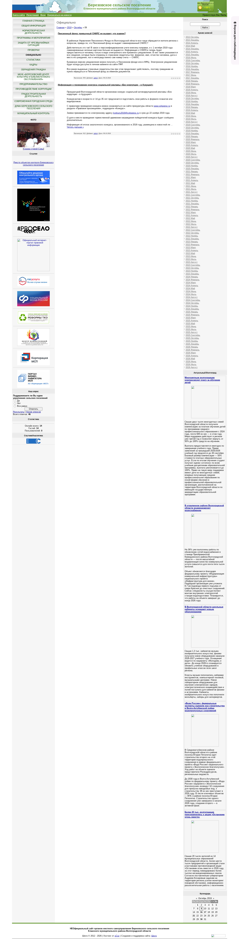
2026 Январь (192, 347)
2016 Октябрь (192, 63)
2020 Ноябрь (192, 165)
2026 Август (192, 367)
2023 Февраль (192, 244)
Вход (43, 15)
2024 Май (190, 288)
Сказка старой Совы (33, 149)
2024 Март (191, 282)
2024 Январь (192, 277)
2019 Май (190, 113)
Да (18, 400)
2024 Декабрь (192, 309)
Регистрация (33, 15)
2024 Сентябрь (193, 300)
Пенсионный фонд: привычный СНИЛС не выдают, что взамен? (92, 33)
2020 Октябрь (192, 163)
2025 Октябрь (192, 338)
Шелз (154, 936)
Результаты (18, 412)
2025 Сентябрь (193, 335)
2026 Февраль (192, 350)
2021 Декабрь (192, 203)
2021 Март (191, 177)
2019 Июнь (191, 116)
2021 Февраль (192, 174)
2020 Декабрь (192, 168)
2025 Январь (192, 312)
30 (201, 919)
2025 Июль (191, 329)
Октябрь (78, 27)
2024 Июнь (191, 291)
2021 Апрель (192, 180)
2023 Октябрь (192, 268)
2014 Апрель (192, 43)
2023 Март (191, 247)
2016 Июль (191, 57)
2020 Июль (191, 154)
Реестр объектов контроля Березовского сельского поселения (33, 163)
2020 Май (190, 148)
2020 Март (191, 142)
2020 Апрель (192, 145)
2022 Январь (192, 206)
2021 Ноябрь (192, 201)
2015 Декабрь (192, 54)
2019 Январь (192, 107)
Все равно (22, 406)
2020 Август (192, 157)
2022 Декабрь (192, 239)
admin (96, 78)
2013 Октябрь (192, 37)
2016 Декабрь (192, 69)
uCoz (117, 936)
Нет (19, 403)
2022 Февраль (192, 209)
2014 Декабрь (192, 49)
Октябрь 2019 (205, 898)
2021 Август (192, 192)
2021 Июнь (191, 186)
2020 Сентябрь (193, 160)
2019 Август (192, 122)
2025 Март (191, 317)
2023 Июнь (191, 256)
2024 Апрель (192, 285)
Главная (61, 27)
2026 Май (190, 358)
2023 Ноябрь (192, 271)
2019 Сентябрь (193, 125)
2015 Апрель (192, 51)
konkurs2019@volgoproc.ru (126, 113)
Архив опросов (33, 412)
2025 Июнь (191, 326)
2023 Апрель (192, 250)
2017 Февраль (192, 72)
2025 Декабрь (192, 344)
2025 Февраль (192, 315)
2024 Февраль (192, 279)
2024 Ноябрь (192, 306)
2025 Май (190, 323)
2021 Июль (191, 189)
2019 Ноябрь (192, 130)
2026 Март (191, 353)
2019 (69, 27)
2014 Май (190, 46)
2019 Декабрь (192, 133)
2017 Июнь (191, 75)
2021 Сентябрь (193, 195)
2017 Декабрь (192, 78)
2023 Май (190, 253)
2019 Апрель (192, 110)
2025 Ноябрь (192, 341)
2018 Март (191, 87)
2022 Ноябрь (192, 236)
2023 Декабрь (192, 274)
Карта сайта (19, 15)
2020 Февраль (192, 139)
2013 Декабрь (192, 40)
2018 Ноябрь (192, 101)
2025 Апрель (192, 320)
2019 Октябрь (192, 127)
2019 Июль (191, 119)
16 (201, 912)
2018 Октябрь (192, 98)
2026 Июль (191, 364)
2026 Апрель (192, 355)
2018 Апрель (192, 89)
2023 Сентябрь (193, 265)
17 (205, 912)
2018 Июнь (191, 92)
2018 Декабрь (192, 104)
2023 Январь (192, 241)
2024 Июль (191, 294)
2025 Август (192, 332)
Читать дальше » (75, 127)
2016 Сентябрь (193, 60)
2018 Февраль (192, 84)
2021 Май (190, 183)
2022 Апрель (192, 215)
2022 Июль (191, 224)
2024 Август (192, 297)
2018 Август (192, 95)
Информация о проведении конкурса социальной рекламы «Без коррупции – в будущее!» (105, 85)
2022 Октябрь (192, 233)
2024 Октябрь (192, 303)
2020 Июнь (191, 151)
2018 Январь (192, 81)
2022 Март (191, 212)
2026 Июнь (191, 361)
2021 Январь (192, 171)
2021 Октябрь (192, 198)
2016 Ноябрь (192, 66)
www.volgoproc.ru (162, 106)
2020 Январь (192, 136)
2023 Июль (191, 259)
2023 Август (192, 262)
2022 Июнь (191, 221)
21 (194, 915)
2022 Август (192, 227)
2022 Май (190, 218)
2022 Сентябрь (193, 230)
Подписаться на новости (59, 15)
